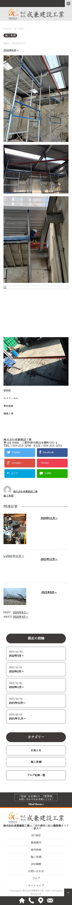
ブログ (36, 878)
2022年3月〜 (16, 655)
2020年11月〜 (49, 518)
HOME (36, 835)
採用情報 (36, 849)
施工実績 (8, 495)
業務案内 (36, 842)
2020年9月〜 (20, 616)
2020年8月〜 (20, 612)
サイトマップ (36, 885)
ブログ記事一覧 (36, 775)
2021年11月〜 (49, 559)
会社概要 (36, 864)
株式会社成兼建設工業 (25, 491)
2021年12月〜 (17, 703)
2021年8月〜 (49, 592)
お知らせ (36, 750)
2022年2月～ (16, 671)
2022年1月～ (16, 687)
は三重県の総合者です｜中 (36, 827)
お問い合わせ (36, 871)
